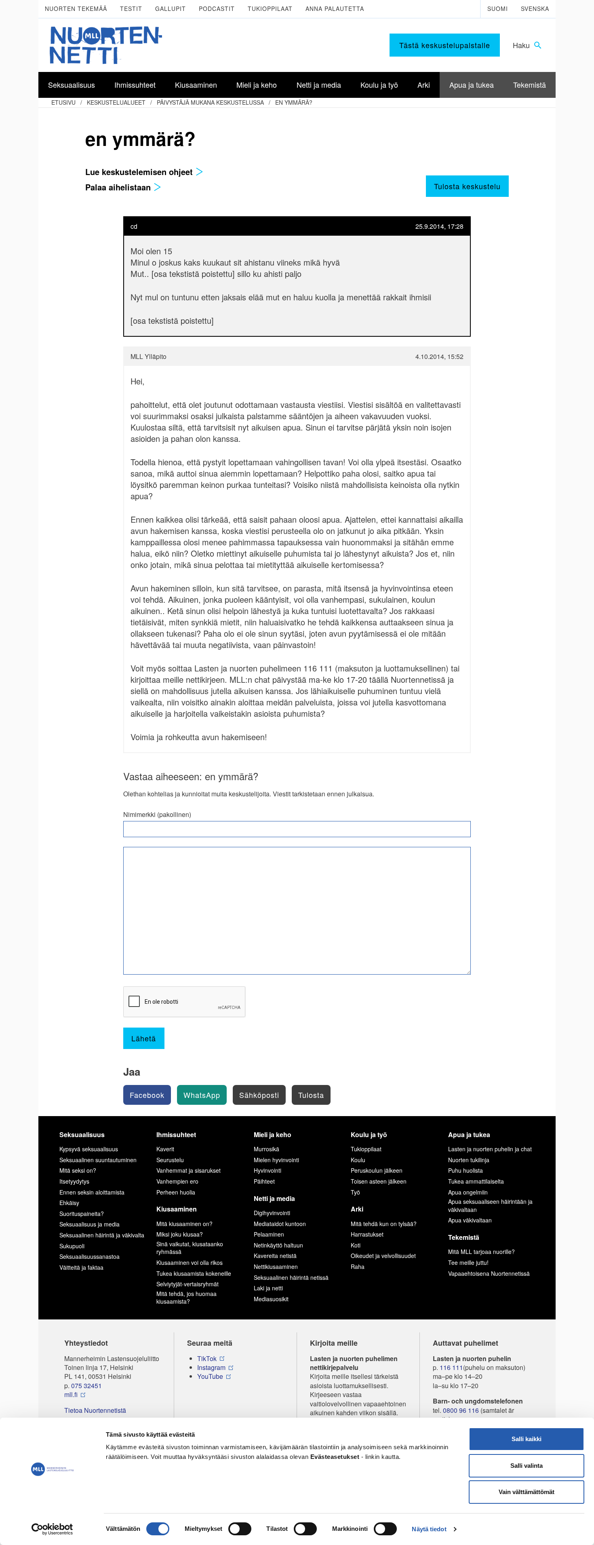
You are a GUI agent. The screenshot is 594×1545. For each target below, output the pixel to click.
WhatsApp (201, 1094)
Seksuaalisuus (82, 1134)
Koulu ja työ (369, 1134)
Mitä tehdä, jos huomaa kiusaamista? (186, 1298)
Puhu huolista (465, 1170)
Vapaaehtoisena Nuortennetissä (489, 1273)
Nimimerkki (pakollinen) (157, 814)
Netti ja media (274, 1198)
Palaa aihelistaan (119, 187)
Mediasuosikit (271, 1299)
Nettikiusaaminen (276, 1266)
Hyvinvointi (267, 1170)
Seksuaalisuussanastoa (89, 1256)
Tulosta (311, 1094)
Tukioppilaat (270, 8)
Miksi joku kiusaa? (179, 1234)
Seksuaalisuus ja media (89, 1224)
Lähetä (143, 1038)
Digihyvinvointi (272, 1213)
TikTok (207, 1358)
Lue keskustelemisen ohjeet (140, 171)
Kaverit (165, 1149)
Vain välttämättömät (526, 1491)
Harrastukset (367, 1234)
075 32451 (86, 1385)
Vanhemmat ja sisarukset (188, 1170)
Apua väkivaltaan (470, 1220)
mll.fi (71, 1394)
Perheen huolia (175, 1192)
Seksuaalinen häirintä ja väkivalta (101, 1235)
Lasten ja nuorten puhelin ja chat (490, 1149)
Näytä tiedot (429, 1529)
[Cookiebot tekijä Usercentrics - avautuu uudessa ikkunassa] (52, 1529)
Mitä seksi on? (77, 1170)
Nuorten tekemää (76, 8)
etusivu (63, 102)
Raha (357, 1266)
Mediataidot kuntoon (280, 1224)
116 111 (451, 1367)
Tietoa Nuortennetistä (95, 1410)
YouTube (210, 1376)
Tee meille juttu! (468, 1262)
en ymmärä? (293, 102)
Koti (355, 1245)
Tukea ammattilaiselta (476, 1181)
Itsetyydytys (74, 1181)
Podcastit (217, 8)
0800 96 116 (461, 1410)
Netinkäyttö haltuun (278, 1245)
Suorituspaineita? (81, 1213)
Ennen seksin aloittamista (91, 1192)
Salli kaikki (526, 1438)
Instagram (211, 1367)
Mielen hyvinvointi (276, 1160)
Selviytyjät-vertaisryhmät (187, 1284)
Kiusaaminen (176, 1209)
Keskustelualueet (116, 102)
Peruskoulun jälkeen (376, 1170)
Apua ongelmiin (468, 1192)
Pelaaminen (269, 1234)
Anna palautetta (334, 8)
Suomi (497, 8)
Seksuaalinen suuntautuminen (98, 1160)
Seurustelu (170, 1160)
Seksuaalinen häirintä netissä (291, 1277)
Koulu (358, 1160)
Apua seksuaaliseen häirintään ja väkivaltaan (490, 1205)
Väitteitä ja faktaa (81, 1267)
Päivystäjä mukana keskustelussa (210, 102)
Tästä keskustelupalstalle (444, 45)
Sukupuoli (71, 1246)
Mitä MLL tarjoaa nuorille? (481, 1251)
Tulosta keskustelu (467, 186)
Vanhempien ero (177, 1181)
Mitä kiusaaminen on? (184, 1224)
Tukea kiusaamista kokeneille (193, 1273)
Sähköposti (259, 1094)
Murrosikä (266, 1149)
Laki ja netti (268, 1288)
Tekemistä (463, 1237)
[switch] (239, 1528)
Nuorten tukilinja (468, 1160)
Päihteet (264, 1181)
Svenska (535, 8)
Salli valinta (526, 1465)
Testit (131, 8)
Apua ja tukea (469, 1134)
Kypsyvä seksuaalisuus (88, 1149)
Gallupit (170, 8)
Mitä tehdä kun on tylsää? (384, 1224)
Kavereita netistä (275, 1256)
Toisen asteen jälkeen (379, 1181)
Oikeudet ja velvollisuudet (383, 1256)
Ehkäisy (69, 1203)
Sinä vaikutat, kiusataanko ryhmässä (189, 1248)
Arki (357, 1209)
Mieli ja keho (272, 1134)
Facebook (147, 1094)
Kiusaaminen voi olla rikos (189, 1262)
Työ (355, 1192)
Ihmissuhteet (176, 1134)
